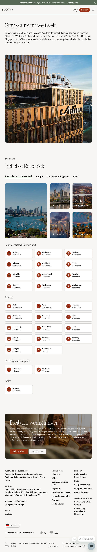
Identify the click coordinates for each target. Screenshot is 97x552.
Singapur (9, 514)
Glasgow (9, 504)
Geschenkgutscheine (61, 492)
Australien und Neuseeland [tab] (18, 176)
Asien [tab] (75, 176)
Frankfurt (31, 489)
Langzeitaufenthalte (61, 496)
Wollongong (17, 474)
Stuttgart (43, 492)
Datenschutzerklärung (38, 543)
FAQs (76, 481)
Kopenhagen (31, 495)
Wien (39, 495)
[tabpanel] (48, 210)
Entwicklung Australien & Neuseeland (79, 511)
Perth (42, 477)
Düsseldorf (21, 489)
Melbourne (28, 474)
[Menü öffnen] (93, 10)
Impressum (23, 543)
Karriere (55, 500)
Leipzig (17, 492)
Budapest (20, 495)
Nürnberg (34, 492)
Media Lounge (58, 504)
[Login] (75, 10)
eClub (54, 478)
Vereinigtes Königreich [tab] (57, 176)
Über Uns (56, 474)
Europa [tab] (39, 176)
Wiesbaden (10, 495)
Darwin (36, 477)
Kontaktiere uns (81, 492)
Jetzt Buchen (37, 451)
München (25, 492)
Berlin (7, 489)
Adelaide (38, 474)
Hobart (8, 480)
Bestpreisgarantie (82, 485)
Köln (13, 489)
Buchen (84, 10)
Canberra (27, 477)
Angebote (56, 488)
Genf (38, 489)
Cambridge (19, 504)
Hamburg (9, 492)
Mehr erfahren (19, 451)
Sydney (8, 474)
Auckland (9, 477)
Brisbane (18, 477)
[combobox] (6, 525)
